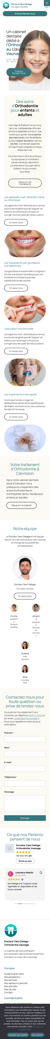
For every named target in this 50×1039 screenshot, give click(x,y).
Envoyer (25, 818)
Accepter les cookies (18, 1035)
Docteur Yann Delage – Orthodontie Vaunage (17, 943)
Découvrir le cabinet (21, 505)
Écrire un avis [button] (25, 861)
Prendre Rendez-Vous (25, 13)
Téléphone (10, 777)
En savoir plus (16, 222)
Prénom (9, 733)
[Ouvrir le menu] (47, 3)
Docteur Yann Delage (21, 4)
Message (9, 792)
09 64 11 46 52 (35, 715)
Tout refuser (37, 1035)
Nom (7, 747)
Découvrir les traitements (25, 183)
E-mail (8, 762)
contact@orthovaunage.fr (26, 718)
